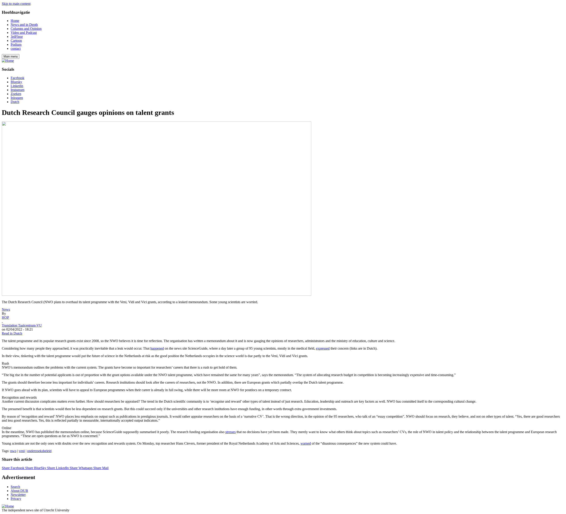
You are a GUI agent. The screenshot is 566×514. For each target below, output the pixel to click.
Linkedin (17, 86)
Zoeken (16, 94)
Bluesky (16, 82)
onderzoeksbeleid (39, 451)
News (6, 309)
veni (22, 451)
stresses (230, 432)
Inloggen (17, 98)
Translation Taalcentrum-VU (22, 325)
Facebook (17, 78)
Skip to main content (16, 4)
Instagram (17, 90)
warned (305, 443)
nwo (13, 451)
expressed (323, 348)
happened (157, 348)
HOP (5, 317)
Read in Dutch (12, 333)
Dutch (15, 102)
